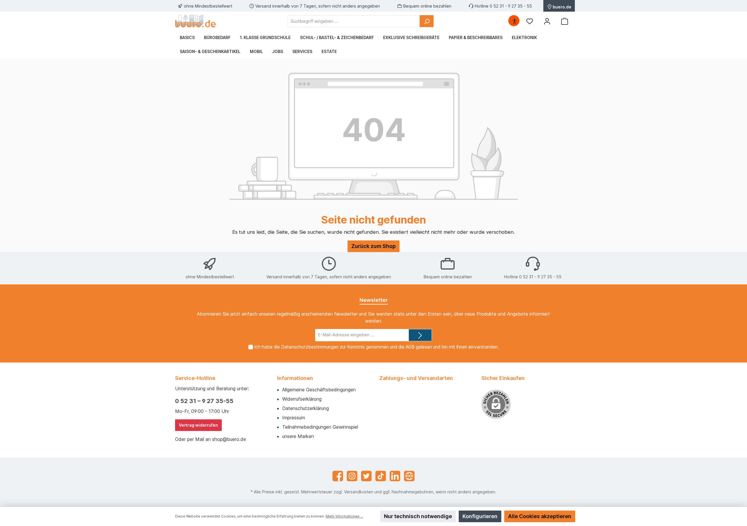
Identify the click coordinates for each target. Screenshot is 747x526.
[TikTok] (380, 476)
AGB (410, 347)
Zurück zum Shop (373, 246)
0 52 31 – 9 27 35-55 (204, 400)
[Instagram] (352, 476)
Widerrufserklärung (302, 399)
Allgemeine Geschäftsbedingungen (319, 390)
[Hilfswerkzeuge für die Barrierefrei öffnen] (514, 21)
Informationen (295, 378)
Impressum (293, 418)
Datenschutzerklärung (305, 408)
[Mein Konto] (547, 21)
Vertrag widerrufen (198, 425)
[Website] (409, 476)
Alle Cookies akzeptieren (539, 516)
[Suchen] (427, 21)
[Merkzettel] (529, 21)
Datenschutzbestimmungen (309, 347)
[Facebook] (337, 476)
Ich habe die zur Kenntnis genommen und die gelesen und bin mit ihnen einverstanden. (376, 347)
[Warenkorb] (564, 21)
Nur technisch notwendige (418, 516)
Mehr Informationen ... (344, 516)
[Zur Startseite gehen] (195, 21)
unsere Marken (298, 436)
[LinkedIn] (395, 476)
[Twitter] (366, 476)
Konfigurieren (480, 516)
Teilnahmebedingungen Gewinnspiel (320, 427)
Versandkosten (358, 491)
